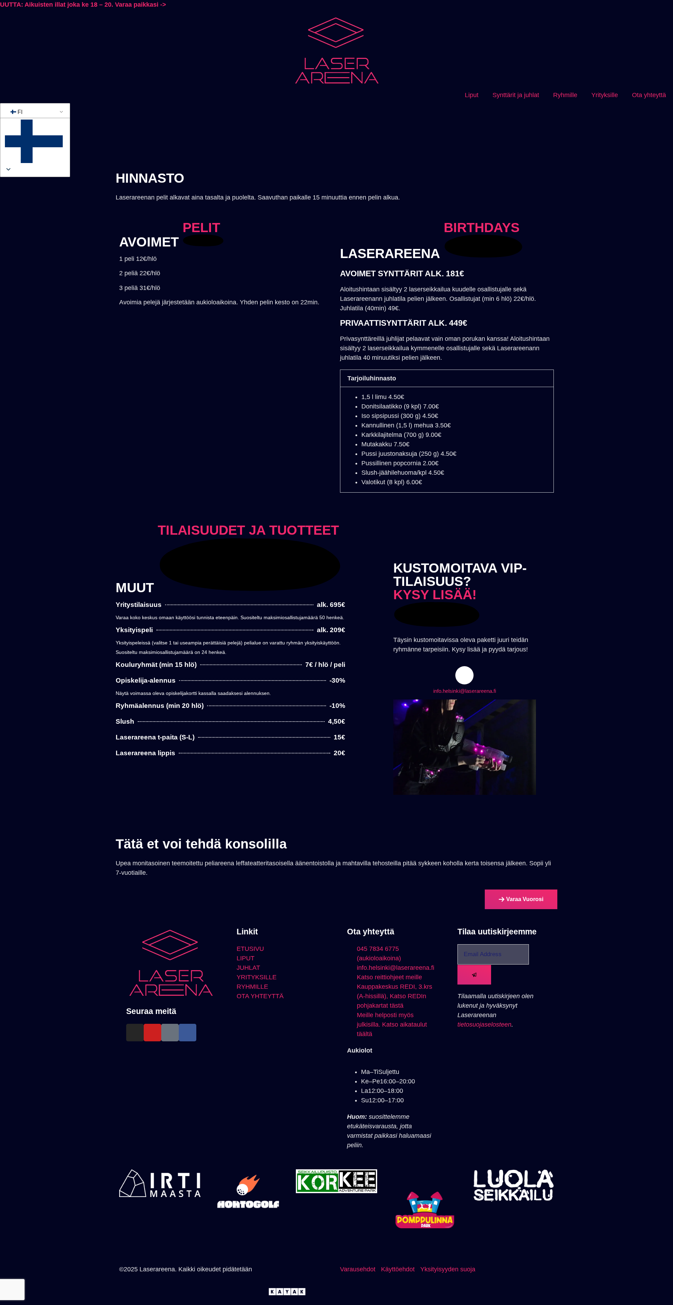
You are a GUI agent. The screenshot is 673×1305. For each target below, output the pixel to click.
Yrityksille (604, 95)
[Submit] (474, 975)
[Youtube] (152, 1032)
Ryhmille (565, 95)
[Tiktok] (170, 1032)
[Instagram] (135, 1032)
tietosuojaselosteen (484, 1024)
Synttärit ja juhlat (515, 95)
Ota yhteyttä (649, 95)
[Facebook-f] (187, 1032)
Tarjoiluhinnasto (371, 378)
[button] (446, 378)
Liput (471, 95)
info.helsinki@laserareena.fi (464, 691)
